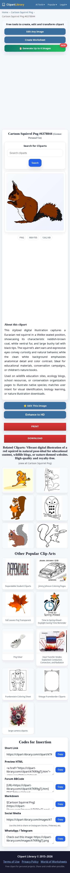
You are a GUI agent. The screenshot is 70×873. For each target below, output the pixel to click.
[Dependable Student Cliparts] (18, 570)
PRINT (35, 426)
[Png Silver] (18, 641)
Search (35, 163)
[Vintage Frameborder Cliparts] (52, 681)
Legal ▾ (63, 4)
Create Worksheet (35, 39)
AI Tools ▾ (40, 4)
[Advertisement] (35, 92)
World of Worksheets (54, 861)
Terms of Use (11, 861)
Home (5, 12)
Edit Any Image (35, 31)
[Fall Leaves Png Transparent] (18, 604)
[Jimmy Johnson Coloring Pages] (52, 570)
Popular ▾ (52, 4)
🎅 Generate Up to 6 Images (42, 47)
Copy (60, 754)
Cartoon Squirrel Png (22, 12)
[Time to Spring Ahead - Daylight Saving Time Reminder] (52, 604)
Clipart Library (26, 856)
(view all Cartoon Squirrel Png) (35, 463)
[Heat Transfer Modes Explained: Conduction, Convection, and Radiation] (52, 641)
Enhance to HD (35, 414)
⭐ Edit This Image (35, 405)
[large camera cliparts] (18, 715)
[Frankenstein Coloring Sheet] (18, 681)
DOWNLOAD (35, 438)
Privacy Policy (30, 861)
